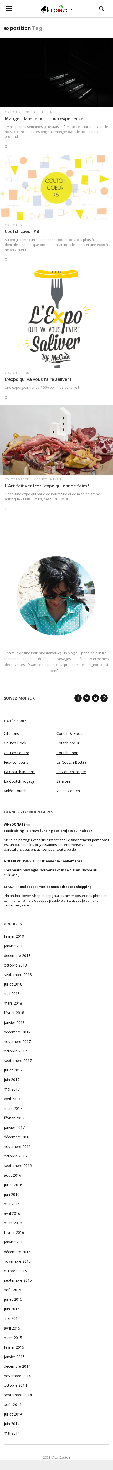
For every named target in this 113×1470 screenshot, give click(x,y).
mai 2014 (12, 1433)
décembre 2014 (17, 1366)
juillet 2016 (13, 1184)
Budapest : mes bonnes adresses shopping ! (56, 887)
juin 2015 (11, 1308)
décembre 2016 (17, 1136)
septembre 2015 (18, 1280)
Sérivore (63, 781)
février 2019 (14, 936)
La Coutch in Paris (46, 479)
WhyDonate (14, 824)
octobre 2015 (15, 1270)
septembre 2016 (18, 1165)
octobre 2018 (15, 965)
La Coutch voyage (19, 781)
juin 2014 (11, 1423)
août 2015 (12, 1289)
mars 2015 (13, 1337)
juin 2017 (11, 1079)
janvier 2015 (14, 1356)
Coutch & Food (17, 112)
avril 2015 (12, 1328)
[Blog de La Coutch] (56, 8)
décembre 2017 (17, 1031)
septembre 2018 (18, 974)
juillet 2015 (13, 1299)
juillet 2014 (13, 1414)
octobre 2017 (15, 1051)
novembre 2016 (17, 1146)
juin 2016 (11, 1194)
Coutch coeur (16, 224)
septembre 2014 (18, 1394)
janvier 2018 (14, 1022)
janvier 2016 (14, 1241)
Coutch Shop (67, 752)
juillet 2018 (13, 984)
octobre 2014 (15, 1385)
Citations (11, 733)
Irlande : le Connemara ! (62, 861)
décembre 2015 (17, 1251)
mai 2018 (12, 993)
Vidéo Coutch (15, 790)
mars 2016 (13, 1222)
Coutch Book (15, 742)
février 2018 (14, 1012)
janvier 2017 (14, 1127)
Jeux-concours (16, 762)
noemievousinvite (20, 861)
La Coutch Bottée (71, 762)
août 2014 (12, 1404)
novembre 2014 (17, 1375)
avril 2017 (12, 1098)
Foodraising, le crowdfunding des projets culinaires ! (48, 830)
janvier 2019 (14, 946)
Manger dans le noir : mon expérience (44, 118)
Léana (9, 887)
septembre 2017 (18, 1060)
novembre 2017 (17, 1041)
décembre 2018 (17, 955)
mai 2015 (12, 1318)
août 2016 (12, 1175)
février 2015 (14, 1347)
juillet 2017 (13, 1070)
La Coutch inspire (46, 112)
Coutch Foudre (16, 752)
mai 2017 (12, 1089)
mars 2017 (13, 1108)
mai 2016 (12, 1203)
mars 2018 (13, 1003)
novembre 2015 (17, 1261)
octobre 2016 (15, 1155)
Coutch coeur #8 (22, 231)
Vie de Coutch (68, 790)
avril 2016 (12, 1213)
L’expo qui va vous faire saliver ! (38, 379)
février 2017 (14, 1117)
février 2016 (14, 1232)
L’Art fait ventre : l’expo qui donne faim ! (47, 486)
